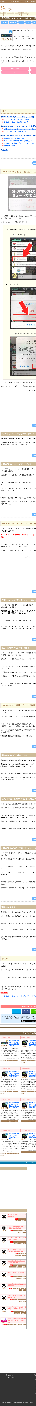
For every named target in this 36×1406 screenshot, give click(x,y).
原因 (24, 1266)
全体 (21, 1289)
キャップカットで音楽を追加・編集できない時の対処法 (17, 1308)
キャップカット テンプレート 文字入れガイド (16, 1273)
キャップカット (21, 1218)
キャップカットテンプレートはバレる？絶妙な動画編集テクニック (17, 1250)
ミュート (28, 22)
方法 (22, 1093)
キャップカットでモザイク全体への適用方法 (17, 1284)
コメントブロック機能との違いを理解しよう (18, 140)
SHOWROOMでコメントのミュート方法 (18, 117)
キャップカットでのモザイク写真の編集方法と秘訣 (17, 1238)
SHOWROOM (13, 22)
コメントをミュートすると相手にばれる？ (17, 119)
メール (20, 1324)
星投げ (9, 1121)
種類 (17, 1324)
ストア (12, 13)
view (5, 1037)
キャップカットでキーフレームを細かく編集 (17, 1215)
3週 (13, 1121)
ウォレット (8, 13)
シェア (26, 1011)
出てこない (19, 1266)
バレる (23, 1255)
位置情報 (19, 13)
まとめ (5, 150)
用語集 (23, 13)
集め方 (32, 1121)
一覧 (17, 1060)
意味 (17, 1153)
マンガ (16, 13)
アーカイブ (10, 1091)
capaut (23, 1299)
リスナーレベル (11, 1153)
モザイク (17, 1243)
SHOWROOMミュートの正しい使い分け (16, 122)
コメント (21, 22)
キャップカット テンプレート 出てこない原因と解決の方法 (16, 1261)
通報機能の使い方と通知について (14, 138)
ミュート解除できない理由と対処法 (15, 131)
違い (24, 1324)
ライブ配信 (1, 13)
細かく (23, 1220)
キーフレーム (18, 1220)
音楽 (20, 1232)
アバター (30, 1091)
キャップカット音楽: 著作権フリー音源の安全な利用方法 (17, 1227)
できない (23, 1313)
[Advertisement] (23, 6)
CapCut (23, 1230)
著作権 (23, 1232)
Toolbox (30, 1060)
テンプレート (18, 1255)
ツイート (16, 1011)
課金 (9, 1060)
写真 (21, 1243)
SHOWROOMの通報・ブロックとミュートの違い (19, 143)
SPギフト (30, 1152)
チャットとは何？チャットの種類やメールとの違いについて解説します (17, 1320)
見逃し (16, 1091)
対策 (2, 1093)
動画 (5, 13)
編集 (24, 1243)
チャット (9, 1324)
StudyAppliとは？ (12, 1377)
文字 (24, 1278)
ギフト (13, 1060)
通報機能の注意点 (9, 145)
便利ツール (26, 13)
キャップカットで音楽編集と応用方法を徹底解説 (17, 1296)
